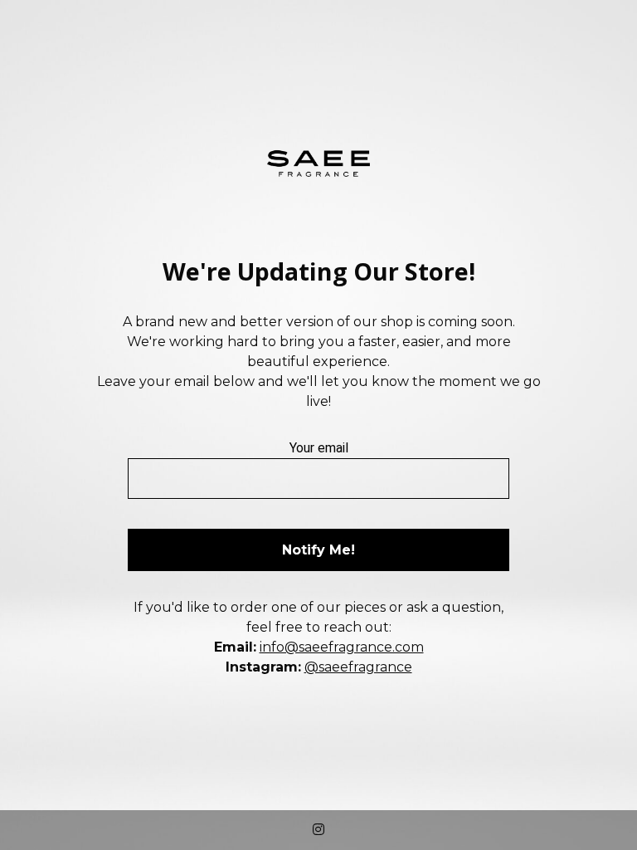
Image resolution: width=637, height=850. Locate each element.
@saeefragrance (358, 667)
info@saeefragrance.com (342, 647)
